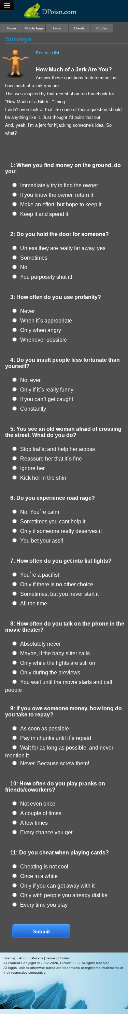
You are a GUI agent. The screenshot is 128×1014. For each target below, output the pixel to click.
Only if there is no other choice (56, 584)
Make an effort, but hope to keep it (60, 204)
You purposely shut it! (46, 277)
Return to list (47, 53)
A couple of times (40, 813)
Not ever (30, 380)
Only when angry (40, 330)
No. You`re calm (39, 512)
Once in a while (39, 876)
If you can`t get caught (46, 399)
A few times (34, 823)
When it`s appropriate (46, 321)
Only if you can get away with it (57, 886)
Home (11, 28)
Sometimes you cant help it (52, 521)
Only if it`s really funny (46, 390)
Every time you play (44, 905)
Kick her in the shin (43, 478)
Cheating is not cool (44, 866)
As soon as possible (44, 728)
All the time (33, 603)
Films (57, 28)
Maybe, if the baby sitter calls (55, 653)
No (23, 267)
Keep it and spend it (44, 214)
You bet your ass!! (41, 541)
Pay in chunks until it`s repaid (55, 738)
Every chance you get (46, 832)
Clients (79, 28)
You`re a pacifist (39, 575)
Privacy (37, 958)
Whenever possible (43, 340)
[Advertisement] (64, 1005)
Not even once (37, 804)
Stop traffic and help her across (57, 449)
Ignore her (32, 468)
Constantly (33, 409)
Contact (102, 28)
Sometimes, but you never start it (59, 594)
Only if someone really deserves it (61, 531)
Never (27, 311)
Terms (50, 958)
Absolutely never (40, 644)
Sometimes (33, 258)
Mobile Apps (34, 28)
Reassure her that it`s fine (51, 459)
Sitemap (9, 958)
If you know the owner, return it (56, 195)
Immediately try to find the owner (59, 185)
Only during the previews (50, 672)
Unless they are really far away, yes (62, 248)
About (24, 958)
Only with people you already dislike (64, 895)
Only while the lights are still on (57, 663)
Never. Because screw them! (54, 763)
